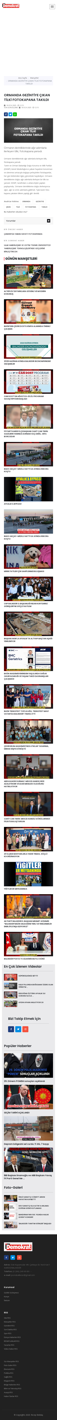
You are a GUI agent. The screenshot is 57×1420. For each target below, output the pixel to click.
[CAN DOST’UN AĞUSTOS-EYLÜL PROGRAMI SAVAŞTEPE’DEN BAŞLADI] (28, 381)
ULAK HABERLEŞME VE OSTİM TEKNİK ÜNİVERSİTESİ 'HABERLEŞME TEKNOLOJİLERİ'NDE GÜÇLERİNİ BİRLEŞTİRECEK (27, 246)
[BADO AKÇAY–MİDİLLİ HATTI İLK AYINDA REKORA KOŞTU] (28, 453)
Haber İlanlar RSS (11, 1396)
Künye (6, 1296)
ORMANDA (26, 201)
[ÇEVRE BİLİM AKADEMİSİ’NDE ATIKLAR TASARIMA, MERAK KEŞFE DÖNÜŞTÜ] (28, 731)
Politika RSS (8, 1373)
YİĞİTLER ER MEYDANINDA (15, 889)
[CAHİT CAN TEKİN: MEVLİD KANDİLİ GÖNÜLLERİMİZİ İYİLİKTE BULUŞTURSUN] (28, 803)
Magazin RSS (9, 1381)
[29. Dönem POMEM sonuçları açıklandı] (28, 1065)
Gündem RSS (9, 1325)
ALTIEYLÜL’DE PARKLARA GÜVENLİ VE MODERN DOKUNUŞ (25, 292)
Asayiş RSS (8, 1392)
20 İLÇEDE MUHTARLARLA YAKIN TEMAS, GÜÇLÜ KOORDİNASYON (25, 855)
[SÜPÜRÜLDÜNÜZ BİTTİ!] (10, 976)
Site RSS (7, 1318)
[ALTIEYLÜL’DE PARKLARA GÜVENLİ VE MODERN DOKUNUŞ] (28, 276)
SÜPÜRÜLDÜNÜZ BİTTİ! (28, 976)
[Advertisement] (28, 42)
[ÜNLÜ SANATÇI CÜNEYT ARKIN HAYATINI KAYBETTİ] (10, 1198)
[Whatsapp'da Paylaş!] (15, 114)
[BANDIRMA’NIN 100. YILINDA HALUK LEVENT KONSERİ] (10, 1215)
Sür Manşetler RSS (11, 1361)
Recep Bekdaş (37, 1415)
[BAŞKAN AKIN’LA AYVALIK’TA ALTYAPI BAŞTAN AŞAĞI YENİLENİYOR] (28, 623)
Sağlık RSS (8, 1377)
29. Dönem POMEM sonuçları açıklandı (24, 1081)
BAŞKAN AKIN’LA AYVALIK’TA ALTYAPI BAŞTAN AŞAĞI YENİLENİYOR (28, 640)
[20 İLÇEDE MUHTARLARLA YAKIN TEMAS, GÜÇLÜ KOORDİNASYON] (28, 838)
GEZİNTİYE (40, 201)
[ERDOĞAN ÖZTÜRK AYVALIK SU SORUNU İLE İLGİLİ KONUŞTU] (10, 994)
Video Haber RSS (11, 1349)
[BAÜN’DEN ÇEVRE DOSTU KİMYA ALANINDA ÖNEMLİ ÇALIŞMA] (28, 311)
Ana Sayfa (22, 78)
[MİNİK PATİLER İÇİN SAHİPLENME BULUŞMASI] (28, 556)
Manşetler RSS (10, 1322)
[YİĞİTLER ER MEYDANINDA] (28, 873)
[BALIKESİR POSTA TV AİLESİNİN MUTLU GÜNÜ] (28, 943)
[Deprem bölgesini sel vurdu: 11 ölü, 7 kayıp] (28, 1128)
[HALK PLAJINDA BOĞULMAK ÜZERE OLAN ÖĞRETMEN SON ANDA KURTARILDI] (10, 985)
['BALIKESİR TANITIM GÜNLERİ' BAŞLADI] (10, 1224)
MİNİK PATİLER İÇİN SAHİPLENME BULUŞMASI (24, 571)
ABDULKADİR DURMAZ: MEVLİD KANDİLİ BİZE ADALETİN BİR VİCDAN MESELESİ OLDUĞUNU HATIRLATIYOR (24, 784)
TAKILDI (44, 207)
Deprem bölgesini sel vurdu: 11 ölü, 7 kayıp (26, 1144)
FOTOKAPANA (30, 207)
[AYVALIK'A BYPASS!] (28, 488)
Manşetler (34, 78)
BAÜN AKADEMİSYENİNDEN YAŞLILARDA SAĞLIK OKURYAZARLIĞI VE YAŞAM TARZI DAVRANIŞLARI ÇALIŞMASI (26, 676)
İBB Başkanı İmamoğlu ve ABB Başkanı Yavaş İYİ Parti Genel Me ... (28, 1177)
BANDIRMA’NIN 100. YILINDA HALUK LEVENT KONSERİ (34, 1215)
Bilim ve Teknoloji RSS (12, 1388)
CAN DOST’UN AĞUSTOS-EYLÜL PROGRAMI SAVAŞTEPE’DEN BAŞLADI (24, 397)
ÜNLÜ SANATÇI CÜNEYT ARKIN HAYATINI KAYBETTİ (32, 1198)
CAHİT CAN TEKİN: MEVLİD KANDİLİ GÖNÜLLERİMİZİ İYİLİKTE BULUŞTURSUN (27, 820)
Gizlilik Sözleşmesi (11, 1292)
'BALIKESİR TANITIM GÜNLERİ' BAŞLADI (35, 1223)
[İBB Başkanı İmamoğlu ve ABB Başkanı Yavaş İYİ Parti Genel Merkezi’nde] (28, 1159)
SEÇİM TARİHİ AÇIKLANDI (16, 1112)
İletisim (7, 1300)
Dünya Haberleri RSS (12, 1337)
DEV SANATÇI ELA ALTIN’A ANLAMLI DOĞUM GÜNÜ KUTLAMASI (34, 1207)
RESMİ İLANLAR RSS (11, 1341)
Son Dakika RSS (10, 1329)
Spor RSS (7, 1333)
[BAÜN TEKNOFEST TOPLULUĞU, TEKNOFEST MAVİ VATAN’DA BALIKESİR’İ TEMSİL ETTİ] (28, 696)
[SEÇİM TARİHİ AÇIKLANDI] (28, 1096)
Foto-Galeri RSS (10, 1365)
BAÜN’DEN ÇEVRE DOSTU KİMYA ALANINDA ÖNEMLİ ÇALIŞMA (27, 327)
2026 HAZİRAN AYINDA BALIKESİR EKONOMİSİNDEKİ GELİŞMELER (27, 362)
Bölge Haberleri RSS (12, 1384)
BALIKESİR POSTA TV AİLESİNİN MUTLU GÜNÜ (24, 958)
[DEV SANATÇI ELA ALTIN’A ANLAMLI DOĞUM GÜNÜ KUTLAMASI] (10, 1206)
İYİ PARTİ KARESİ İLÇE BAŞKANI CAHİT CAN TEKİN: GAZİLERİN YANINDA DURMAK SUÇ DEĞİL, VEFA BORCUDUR (26, 434)
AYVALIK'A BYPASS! (13, 504)
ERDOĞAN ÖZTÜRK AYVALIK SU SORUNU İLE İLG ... (32, 994)
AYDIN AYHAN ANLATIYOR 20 (31, 1002)
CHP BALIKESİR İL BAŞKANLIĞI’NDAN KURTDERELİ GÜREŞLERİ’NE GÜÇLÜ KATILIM (26, 605)
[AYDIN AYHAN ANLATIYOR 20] (10, 1003)
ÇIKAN (8, 207)
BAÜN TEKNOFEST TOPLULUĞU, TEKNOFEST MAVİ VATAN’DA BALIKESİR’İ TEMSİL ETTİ (26, 712)
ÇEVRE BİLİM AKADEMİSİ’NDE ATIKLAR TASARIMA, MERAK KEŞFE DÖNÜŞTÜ (26, 747)
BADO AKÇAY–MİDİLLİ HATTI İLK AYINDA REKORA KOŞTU (26, 470)
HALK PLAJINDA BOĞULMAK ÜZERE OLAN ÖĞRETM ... (36, 985)
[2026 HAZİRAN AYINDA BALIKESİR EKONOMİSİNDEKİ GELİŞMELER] (28, 346)
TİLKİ (18, 207)
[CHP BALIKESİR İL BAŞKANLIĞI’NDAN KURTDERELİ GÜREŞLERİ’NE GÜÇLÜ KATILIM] (28, 588)
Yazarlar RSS (9, 1345)
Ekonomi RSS (9, 1369)
